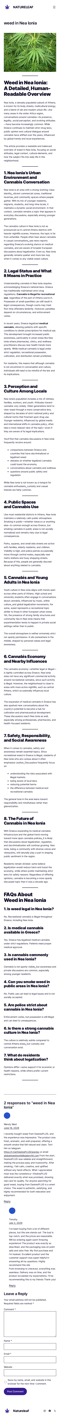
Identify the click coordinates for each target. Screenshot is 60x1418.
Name (8, 1340)
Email (7, 1353)
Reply (7, 1201)
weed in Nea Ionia (20, 23)
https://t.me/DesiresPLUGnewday (21, 1152)
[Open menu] (54, 7)
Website (8, 1367)
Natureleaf (23, 7)
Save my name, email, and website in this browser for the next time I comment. (29, 1382)
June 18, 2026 (11, 1128)
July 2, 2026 (15, 1223)
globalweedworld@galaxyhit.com (21, 1155)
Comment (10, 1309)
